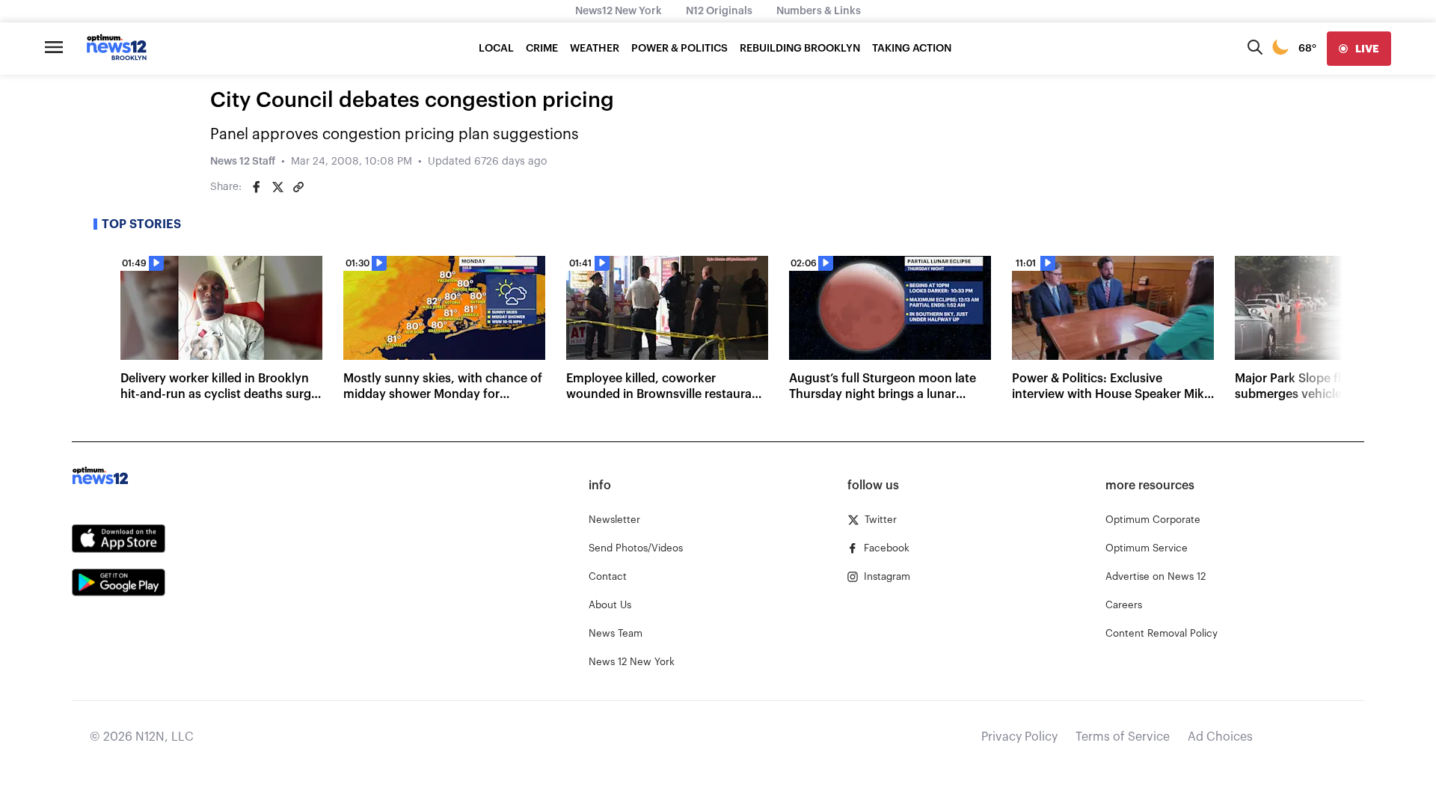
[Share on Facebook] (257, 187)
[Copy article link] (298, 187)
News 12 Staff (242, 161)
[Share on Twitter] (277, 187)
